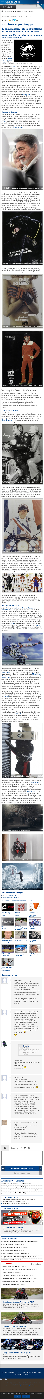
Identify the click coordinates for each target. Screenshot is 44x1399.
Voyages (19, 1374)
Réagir (5, 20)
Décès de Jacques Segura (34, 954)
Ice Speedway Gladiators (14, 714)
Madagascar (26, 95)
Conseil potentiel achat (11, 1272)
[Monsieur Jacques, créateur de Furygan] (22, 190)
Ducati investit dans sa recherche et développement (20, 1190)
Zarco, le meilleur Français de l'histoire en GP (7, 969)
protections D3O (32, 791)
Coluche (6, 697)
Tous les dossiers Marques (11, 897)
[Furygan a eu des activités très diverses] (22, 592)
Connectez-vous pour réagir (21, 1169)
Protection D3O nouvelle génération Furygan (33, 914)
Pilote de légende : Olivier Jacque (7, 941)
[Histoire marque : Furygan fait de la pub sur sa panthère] (22, 265)
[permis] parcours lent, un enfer (14, 1266)
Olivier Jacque (6, 672)
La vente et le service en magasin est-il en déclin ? (19, 1278)
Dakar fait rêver (18, 127)
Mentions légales (25, 1386)
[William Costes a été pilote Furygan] (22, 666)
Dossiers (7, 7)
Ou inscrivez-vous (22, 1173)
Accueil (4, 1372)
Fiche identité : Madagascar (5, 954)
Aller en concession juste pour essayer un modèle (19, 1269)
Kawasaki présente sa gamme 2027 (15, 1187)
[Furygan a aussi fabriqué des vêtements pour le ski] (22, 387)
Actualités (11, 1372)
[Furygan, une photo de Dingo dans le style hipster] (22, 832)
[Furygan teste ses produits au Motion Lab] (22, 778)
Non (25, 1396)
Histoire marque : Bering (6, 927)
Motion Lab (34, 782)
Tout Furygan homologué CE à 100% (6, 914)
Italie (12, 623)
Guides (39, 1372)
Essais (19, 1372)
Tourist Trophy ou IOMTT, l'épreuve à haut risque (21, 928)
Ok (18, 1396)
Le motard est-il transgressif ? (13, 1284)
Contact (35, 1386)
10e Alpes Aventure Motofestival (13, 1244)
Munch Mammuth (7, 420)
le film (13, 67)
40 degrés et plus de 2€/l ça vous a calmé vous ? (19, 1281)
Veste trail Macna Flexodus (12, 1260)
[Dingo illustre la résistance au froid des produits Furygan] (22, 890)
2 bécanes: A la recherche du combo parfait (17, 1275)
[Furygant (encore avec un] (22, 484)
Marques (14, 11)
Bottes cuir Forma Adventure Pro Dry (15, 1247)
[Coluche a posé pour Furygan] (22, 553)
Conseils (33, 1372)
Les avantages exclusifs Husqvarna (14, 1201)
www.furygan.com (11, 895)
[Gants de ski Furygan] (22, 328)
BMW (38, 5)
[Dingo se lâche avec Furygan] (22, 861)
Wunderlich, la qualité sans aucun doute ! (16, 1203)
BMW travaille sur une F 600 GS (13, 1251)
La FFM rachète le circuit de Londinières (16, 1254)
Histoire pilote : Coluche (33, 941)
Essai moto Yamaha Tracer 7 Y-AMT (15, 1193)
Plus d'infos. (40, 1393)
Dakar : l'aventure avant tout (34, 927)
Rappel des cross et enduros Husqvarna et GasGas (19, 1257)
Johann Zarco (5, 678)
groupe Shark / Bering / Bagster (6, 60)
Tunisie (37, 625)
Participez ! (37, 1264)
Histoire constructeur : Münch (19, 914)
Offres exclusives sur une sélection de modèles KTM (19, 1200)
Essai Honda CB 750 (21, 940)
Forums (26, 1374)
